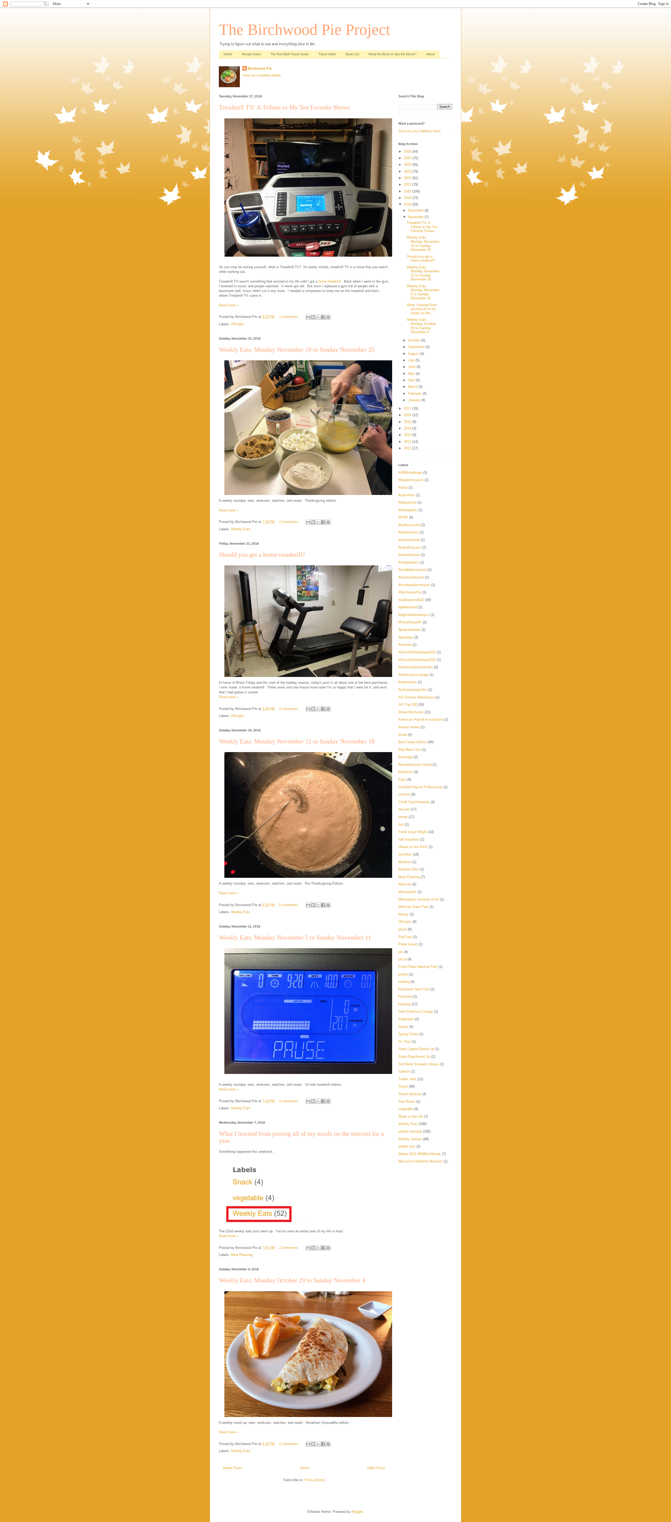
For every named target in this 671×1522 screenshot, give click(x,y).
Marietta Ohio (408, 869)
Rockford (405, 997)
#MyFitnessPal (409, 592)
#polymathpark (409, 630)
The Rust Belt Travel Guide (289, 54)
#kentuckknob (409, 540)
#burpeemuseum (411, 480)
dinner (403, 817)
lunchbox (405, 854)
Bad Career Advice (412, 742)
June (412, 367)
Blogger (357, 1512)
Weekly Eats (240, 529)
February (415, 393)
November (416, 217)
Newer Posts (232, 1468)
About (430, 54)
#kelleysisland (409, 525)
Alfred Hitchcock (411, 712)
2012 (408, 442)
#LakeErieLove (409, 547)
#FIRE (403, 517)
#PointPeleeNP (409, 622)
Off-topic (237, 324)
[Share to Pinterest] (328, 317)
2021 (408, 184)
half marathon (408, 839)
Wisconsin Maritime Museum (420, 1161)
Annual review (409, 727)
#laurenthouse (409, 555)
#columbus (406, 495)
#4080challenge (410, 473)
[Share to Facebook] (323, 317)
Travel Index (327, 54)
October (414, 340)
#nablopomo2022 (411, 600)
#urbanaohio (407, 682)
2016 (408, 415)
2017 (408, 408)
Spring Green (408, 1034)
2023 (408, 171)
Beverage (405, 757)
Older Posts (376, 1468)
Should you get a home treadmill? (262, 554)
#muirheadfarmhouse (414, 585)
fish (401, 824)
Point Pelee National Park (417, 967)
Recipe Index (251, 54)
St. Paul (404, 1042)
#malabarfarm (408, 562)
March (413, 387)
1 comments (288, 317)
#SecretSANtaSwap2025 (417, 660)
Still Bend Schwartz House (418, 1064)
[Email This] (308, 317)
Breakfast (405, 772)
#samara (405, 645)
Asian (402, 735)
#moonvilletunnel (411, 577)
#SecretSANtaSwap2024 (417, 652)
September (417, 347)
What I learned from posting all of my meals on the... (422, 309)
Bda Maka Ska (409, 750)
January (414, 400)
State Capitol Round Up (416, 1049)
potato (403, 974)
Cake (402, 779)
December (416, 210)
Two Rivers (406, 1102)
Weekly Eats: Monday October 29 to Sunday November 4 (292, 1280)
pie (400, 952)
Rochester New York (413, 989)
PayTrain (405, 937)
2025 (408, 158)
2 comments (288, 522)
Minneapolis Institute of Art (418, 899)
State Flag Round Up (414, 1056)
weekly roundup (410, 1131)
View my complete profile (261, 75)
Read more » (228, 305)
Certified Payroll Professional (420, 787)
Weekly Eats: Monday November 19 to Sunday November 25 (297, 349)
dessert (404, 809)
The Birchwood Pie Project (304, 29)
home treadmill (329, 281)
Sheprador (406, 1019)
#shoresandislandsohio (415, 667)
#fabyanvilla (407, 502)
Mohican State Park (413, 907)
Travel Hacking (409, 1094)
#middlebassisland (412, 570)
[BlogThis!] (313, 317)
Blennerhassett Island (414, 764)
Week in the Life (410, 1116)
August (414, 354)
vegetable (405, 1109)
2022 (408, 178)
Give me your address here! (419, 131)
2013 (408, 435)
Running (404, 1004)
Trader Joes (407, 1079)
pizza (402, 959)
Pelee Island (407, 944)
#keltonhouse (408, 532)
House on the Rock (413, 847)
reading (403, 982)
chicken (404, 794)
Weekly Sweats (410, 1139)
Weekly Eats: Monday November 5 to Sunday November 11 (295, 937)
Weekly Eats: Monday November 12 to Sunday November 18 (297, 741)
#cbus (403, 487)
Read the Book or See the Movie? (392, 54)
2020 (408, 191)
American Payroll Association (420, 719)
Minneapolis (407, 892)
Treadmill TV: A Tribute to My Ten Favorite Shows (284, 107)
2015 (408, 422)
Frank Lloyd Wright (412, 832)
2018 (408, 204)
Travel (403, 1086)
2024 (408, 165)
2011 (408, 448)
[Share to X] (318, 317)
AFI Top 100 (407, 705)
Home (228, 54)
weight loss (406, 1146)
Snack (403, 1027)
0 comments (288, 709)
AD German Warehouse (416, 697)
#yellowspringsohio (412, 690)
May (412, 374)
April (412, 380)
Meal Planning (241, 1255)
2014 (408, 428)
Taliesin (404, 1071)
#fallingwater (407, 510)
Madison (404, 862)
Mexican (404, 884)
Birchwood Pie (260, 68)
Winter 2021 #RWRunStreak (419, 1154)
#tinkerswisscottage (413, 675)
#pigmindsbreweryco (413, 615)
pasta (402, 929)
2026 (408, 151)
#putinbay (405, 637)
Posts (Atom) (315, 1480)
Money (403, 914)
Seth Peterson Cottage (415, 1011)
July (411, 360)
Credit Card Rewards (414, 802)
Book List (352, 54)
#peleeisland (407, 607)
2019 (408, 198)
